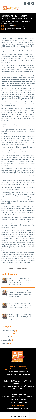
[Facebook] (25, 3)
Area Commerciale (7, 331)
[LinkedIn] (28, 3)
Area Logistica (6, 340)
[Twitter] (32, 3)
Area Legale (22, 26)
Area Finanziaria (6, 334)
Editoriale (4, 343)
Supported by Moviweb (18, 417)
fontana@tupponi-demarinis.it (18, 408)
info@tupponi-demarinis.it (20, 375)
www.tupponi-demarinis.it (18, 372)
